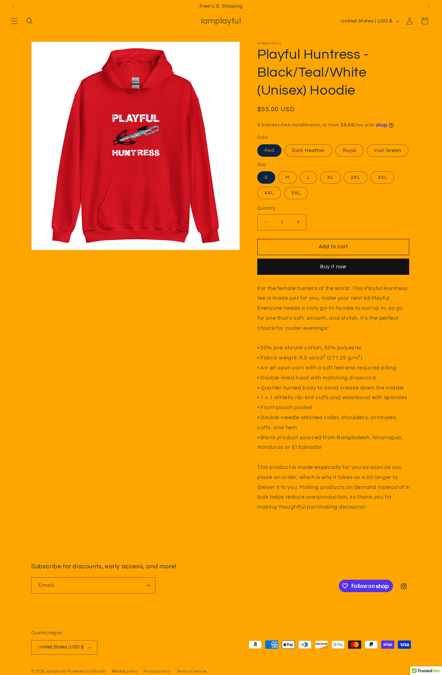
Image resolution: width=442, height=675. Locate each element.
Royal (349, 150)
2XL (355, 177)
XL (330, 177)
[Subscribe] (147, 585)
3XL (382, 177)
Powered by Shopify (86, 671)
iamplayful (57, 671)
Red (269, 150)
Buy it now (333, 266)
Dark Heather (308, 150)
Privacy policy (157, 671)
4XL (269, 193)
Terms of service (191, 671)
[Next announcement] (428, 6)
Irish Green (387, 150)
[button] (14, 21)
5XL (296, 193)
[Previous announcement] (13, 6)
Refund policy (124, 671)
